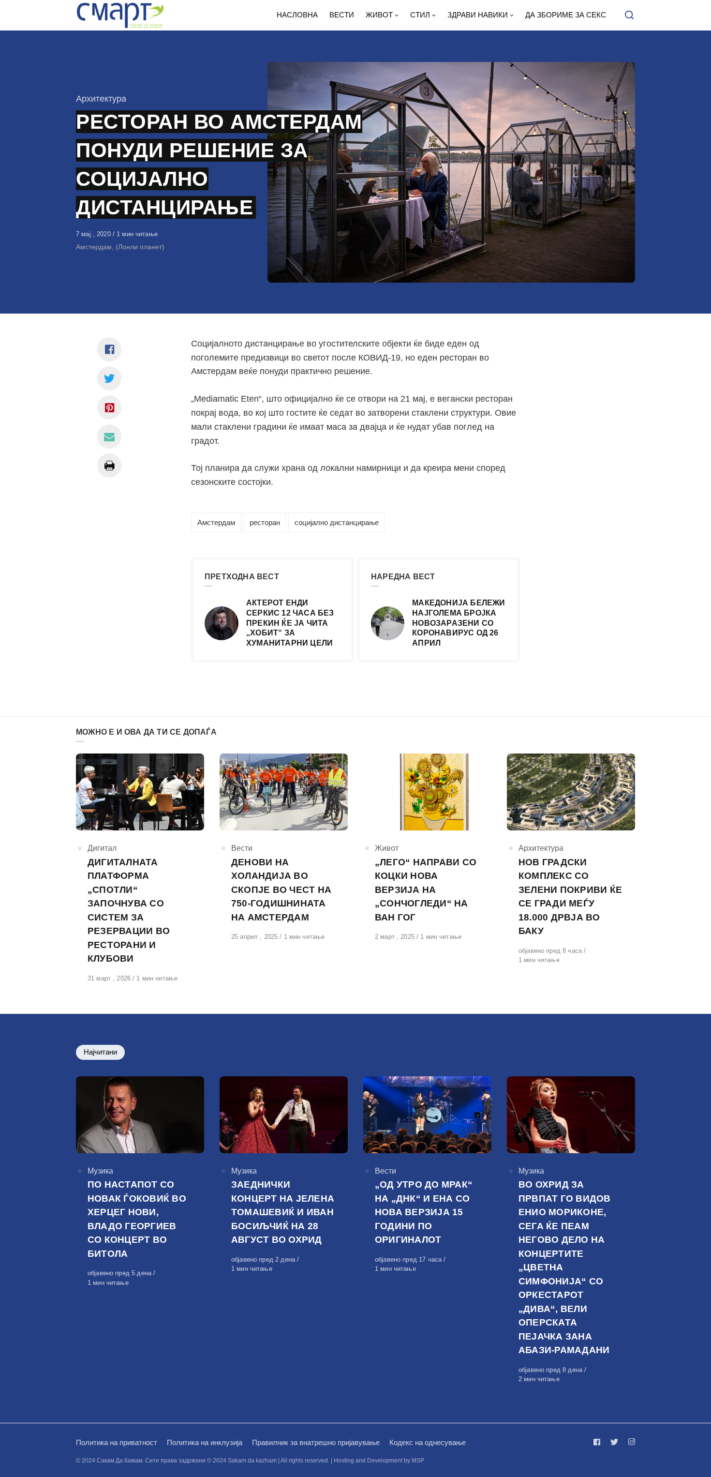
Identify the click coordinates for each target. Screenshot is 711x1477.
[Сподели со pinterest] (109, 407)
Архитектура (101, 99)
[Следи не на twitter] (614, 1442)
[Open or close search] (629, 15)
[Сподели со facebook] (109, 349)
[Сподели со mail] (109, 436)
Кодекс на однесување (427, 1442)
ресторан (265, 522)
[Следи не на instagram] (629, 1442)
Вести (241, 848)
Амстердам (216, 522)
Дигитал (102, 848)
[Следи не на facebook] (598, 1442)
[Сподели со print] (109, 465)
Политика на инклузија (204, 1442)
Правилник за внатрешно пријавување (316, 1442)
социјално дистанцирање (337, 522)
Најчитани (100, 1052)
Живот (387, 848)
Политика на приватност (116, 1442)
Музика (100, 1171)
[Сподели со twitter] (109, 378)
